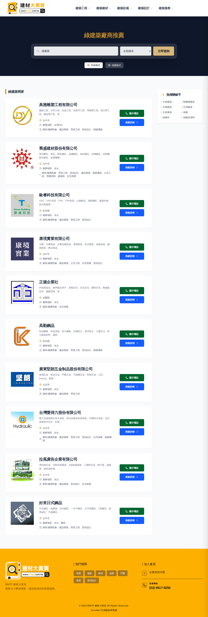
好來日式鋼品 (50, 503)
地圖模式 (116, 65)
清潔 (78, 580)
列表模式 (95, 65)
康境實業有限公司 (54, 238)
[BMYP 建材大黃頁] (26, 8)
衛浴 (100, 573)
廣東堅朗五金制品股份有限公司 (66, 369)
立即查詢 (163, 51)
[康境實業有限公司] (22, 249)
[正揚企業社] (22, 292)
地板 (89, 573)
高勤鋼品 (46, 325)
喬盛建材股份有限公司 (58, 148)
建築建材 (102, 8)
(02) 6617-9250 (159, 588)
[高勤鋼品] (22, 336)
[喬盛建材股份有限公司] (22, 158)
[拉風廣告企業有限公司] (22, 469)
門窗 (122, 573)
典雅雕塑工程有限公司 (58, 104)
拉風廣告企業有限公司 (58, 459)
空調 (78, 573)
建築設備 (123, 8)
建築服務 (164, 8)
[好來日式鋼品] (22, 513)
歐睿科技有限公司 (54, 195)
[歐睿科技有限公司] (22, 205)
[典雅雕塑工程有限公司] (22, 115)
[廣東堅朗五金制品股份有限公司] (22, 379)
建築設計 (144, 8)
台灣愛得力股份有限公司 (60, 412)
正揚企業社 (48, 282)
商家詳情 (130, 122)
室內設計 (91, 580)
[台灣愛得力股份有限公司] (22, 423)
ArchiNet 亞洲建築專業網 (104, 610)
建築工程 (81, 8)
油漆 (111, 573)
